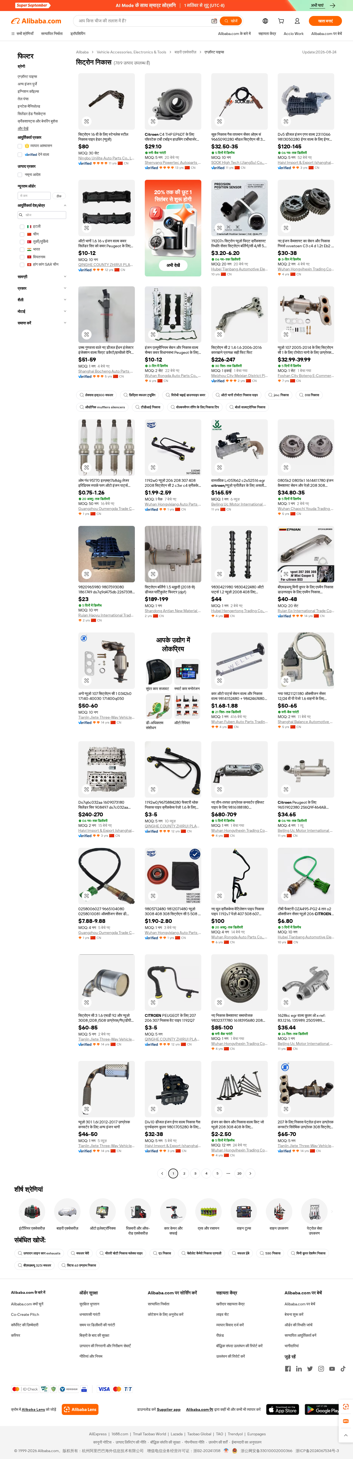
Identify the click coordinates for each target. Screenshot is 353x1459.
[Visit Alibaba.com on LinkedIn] (299, 1368)
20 (239, 1173)
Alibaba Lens (33, 1409)
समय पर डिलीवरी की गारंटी (97, 1325)
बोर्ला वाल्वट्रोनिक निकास (250, 407)
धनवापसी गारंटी (89, 1314)
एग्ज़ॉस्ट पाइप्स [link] (214, 52)
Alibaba (82, 52)
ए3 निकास (165, 1253)
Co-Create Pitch (25, 1314)
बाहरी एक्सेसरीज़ (185, 52)
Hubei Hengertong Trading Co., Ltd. (239, 610)
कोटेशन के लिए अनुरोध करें (165, 1314)
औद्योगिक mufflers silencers (105, 407)
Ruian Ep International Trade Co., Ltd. (306, 610)
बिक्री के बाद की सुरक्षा (94, 1335)
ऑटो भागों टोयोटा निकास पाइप (239, 395)
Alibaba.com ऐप (199, 1409)
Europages (256, 1434)
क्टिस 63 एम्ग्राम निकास (81, 1265)
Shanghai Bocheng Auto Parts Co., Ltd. (106, 371)
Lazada (177, 1434)
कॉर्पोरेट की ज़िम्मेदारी (24, 1325)
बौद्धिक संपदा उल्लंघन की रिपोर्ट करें (239, 1346)
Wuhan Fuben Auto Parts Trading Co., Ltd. (239, 721)
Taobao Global (199, 1434)
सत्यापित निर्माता (158, 1304)
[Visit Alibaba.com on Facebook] (288, 1368)
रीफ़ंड (220, 1335)
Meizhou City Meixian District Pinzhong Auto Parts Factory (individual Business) (239, 375)
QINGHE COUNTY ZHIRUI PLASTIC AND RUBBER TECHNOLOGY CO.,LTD (106, 264)
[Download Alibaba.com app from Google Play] (323, 1409)
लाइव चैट (222, 1314)
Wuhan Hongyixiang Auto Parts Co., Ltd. (173, 504)
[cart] (282, 22)
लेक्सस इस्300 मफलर (99, 395)
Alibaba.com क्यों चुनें (27, 1304)
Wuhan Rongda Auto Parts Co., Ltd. (173, 375)
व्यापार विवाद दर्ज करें (230, 1325)
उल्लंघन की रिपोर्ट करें (230, 1356)
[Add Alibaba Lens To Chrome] (80, 1409)
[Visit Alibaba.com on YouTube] (332, 1368)
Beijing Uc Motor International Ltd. (239, 504)
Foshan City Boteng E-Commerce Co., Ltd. (306, 375)
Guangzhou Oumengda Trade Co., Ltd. (106, 508)
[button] (214, 21)
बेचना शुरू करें (294, 1314)
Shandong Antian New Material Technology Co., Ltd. (173, 610)
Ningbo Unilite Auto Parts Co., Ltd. (106, 158)
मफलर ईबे (243, 1253)
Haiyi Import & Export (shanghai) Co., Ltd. (306, 162)
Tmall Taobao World (149, 1434)
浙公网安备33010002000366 (266, 1451)
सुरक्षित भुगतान (89, 1304)
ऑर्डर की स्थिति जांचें (298, 1325)
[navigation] (41, 613)
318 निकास (312, 395)
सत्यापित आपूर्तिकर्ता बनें (300, 1335)
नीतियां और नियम (90, 1356)
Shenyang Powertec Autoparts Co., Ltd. (173, 162)
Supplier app (169, 1409)
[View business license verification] (226, 1450)
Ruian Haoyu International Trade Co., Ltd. (106, 615)
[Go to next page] (250, 1173)
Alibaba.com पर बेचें (300, 1304)
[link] (346, 1407)
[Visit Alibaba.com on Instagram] (321, 1368)
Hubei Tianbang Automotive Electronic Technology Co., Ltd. (239, 269)
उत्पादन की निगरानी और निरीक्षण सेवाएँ (104, 1346)
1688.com (119, 1434)
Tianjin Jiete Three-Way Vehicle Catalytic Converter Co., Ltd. (106, 717)
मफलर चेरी (82, 1253)
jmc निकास (281, 395)
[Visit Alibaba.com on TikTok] (343, 1368)
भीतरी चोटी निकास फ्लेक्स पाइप (124, 1253)
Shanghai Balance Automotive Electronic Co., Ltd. (306, 721)
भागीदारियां (292, 1346)
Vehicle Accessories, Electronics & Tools (131, 52)
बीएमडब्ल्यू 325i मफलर (37, 1265)
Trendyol (235, 1434)
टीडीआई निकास (150, 407)
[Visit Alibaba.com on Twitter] (310, 1368)
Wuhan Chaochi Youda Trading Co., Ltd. (306, 508)
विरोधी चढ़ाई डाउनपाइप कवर (188, 395)
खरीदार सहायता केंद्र (230, 1304)
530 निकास (272, 1253)
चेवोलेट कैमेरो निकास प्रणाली (204, 1253)
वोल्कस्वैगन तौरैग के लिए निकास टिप (197, 407)
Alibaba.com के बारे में (28, 1292)
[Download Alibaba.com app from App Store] (282, 1409)
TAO (219, 1434)
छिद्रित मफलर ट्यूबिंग (142, 395)
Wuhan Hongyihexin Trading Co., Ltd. (306, 269)
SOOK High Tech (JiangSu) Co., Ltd (239, 162)
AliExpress (98, 1434)
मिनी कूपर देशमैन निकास (310, 1253)
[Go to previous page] (162, 1173)
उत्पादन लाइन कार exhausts (41, 1253)
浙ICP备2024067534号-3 (317, 1451)
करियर (15, 1335)
